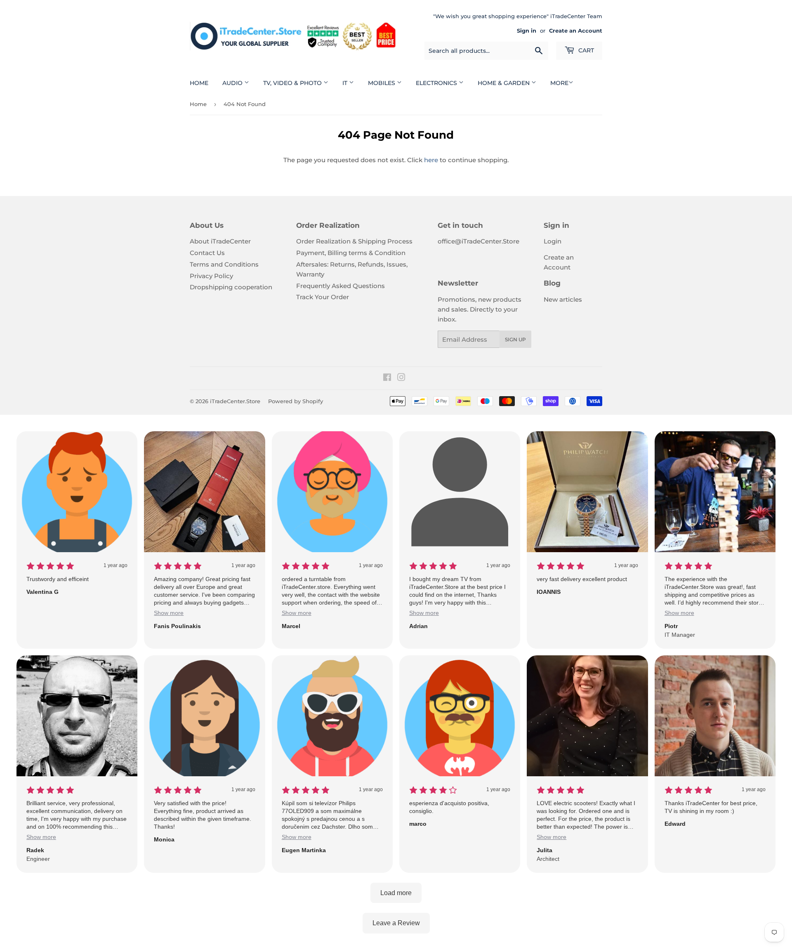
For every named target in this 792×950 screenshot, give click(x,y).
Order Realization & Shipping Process (354, 241)
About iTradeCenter (220, 241)
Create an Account (575, 31)
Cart (585, 50)
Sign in (526, 31)
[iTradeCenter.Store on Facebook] (387, 378)
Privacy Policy (211, 276)
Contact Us (207, 253)
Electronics (437, 83)
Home (199, 83)
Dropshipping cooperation (231, 287)
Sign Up (515, 339)
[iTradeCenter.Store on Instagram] (401, 378)
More (559, 83)
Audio (233, 83)
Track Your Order (322, 297)
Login (552, 241)
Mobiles (382, 83)
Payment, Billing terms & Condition (350, 253)
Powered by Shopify (295, 401)
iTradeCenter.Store (235, 401)
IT (345, 83)
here (431, 160)
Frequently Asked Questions (340, 286)
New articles (563, 299)
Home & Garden (504, 83)
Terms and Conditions (224, 264)
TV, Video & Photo (293, 83)
